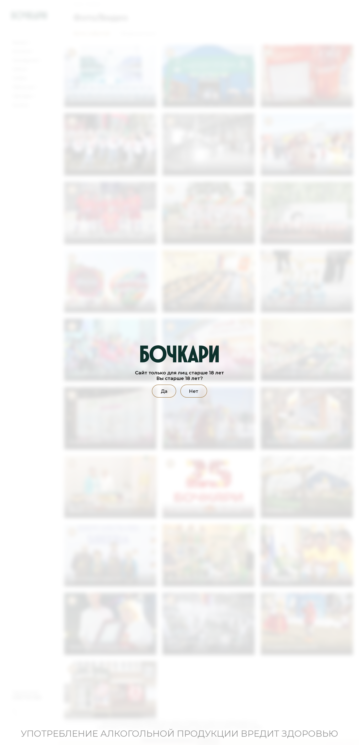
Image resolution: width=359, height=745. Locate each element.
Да (164, 391)
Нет (193, 391)
